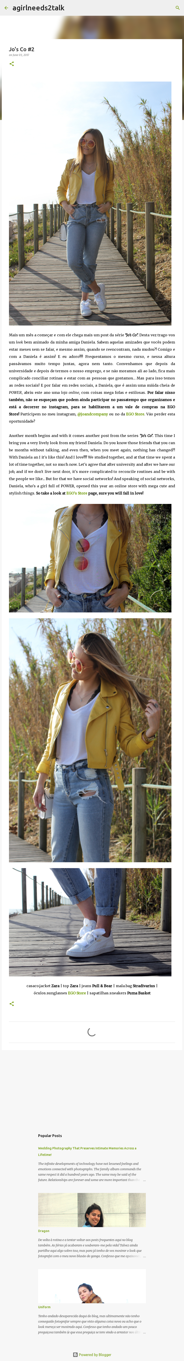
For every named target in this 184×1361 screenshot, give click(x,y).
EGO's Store (76, 493)
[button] (11, 64)
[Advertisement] (92, 1088)
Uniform (44, 1307)
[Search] (70, 7)
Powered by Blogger (94, 1355)
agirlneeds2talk (38, 8)
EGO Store (77, 993)
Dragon (43, 1231)
